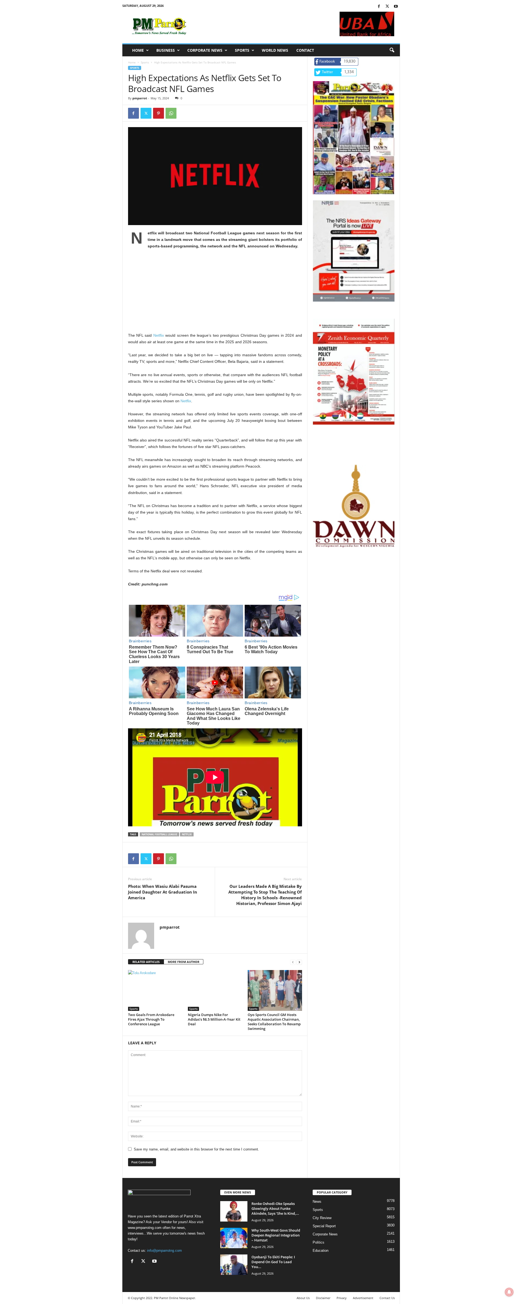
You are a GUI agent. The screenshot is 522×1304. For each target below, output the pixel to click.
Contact (305, 50)
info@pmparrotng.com (164, 1250)
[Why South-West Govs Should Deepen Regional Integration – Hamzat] (233, 1238)
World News (275, 50)
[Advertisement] (215, 294)
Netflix (158, 335)
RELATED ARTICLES (146, 962)
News (317, 1201)
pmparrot (139, 98)
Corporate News (204, 50)
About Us (303, 1298)
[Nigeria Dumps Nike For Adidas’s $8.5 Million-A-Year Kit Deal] (215, 990)
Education (320, 1250)
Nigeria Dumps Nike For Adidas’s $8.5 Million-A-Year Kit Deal (214, 1019)
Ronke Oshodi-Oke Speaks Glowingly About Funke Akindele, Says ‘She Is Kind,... (275, 1208)
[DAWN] (353, 506)
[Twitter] (387, 7)
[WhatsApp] (171, 113)
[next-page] (299, 962)
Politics (318, 1242)
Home (138, 50)
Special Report (324, 1226)
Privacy (342, 1298)
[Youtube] (396, 7)
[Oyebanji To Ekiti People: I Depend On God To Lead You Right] (233, 1264)
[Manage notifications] (509, 1292)
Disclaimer (323, 1298)
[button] (392, 50)
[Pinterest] (158, 113)
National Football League (159, 834)
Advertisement (363, 1298)
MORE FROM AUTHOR (183, 962)
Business (165, 50)
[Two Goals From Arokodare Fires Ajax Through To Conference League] (155, 990)
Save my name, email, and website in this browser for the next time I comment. (196, 1149)
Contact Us (387, 1298)
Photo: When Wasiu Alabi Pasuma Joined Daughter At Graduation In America (162, 891)
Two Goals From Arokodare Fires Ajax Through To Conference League (151, 1019)
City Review (322, 1218)
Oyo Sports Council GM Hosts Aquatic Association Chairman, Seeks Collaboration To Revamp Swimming (274, 1021)
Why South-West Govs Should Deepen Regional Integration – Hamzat (275, 1235)
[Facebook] (379, 7)
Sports (242, 50)
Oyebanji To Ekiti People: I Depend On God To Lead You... (273, 1261)
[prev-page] (293, 962)
